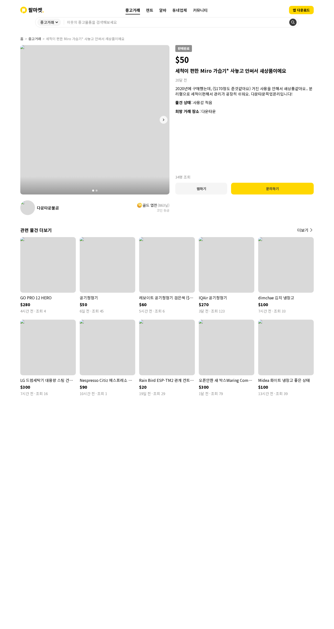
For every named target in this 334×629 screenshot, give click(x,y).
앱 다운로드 (301, 10)
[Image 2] (97, 191)
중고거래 (34, 38)
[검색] (293, 22)
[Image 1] (93, 191)
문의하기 (272, 188)
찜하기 (201, 188)
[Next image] (163, 120)
